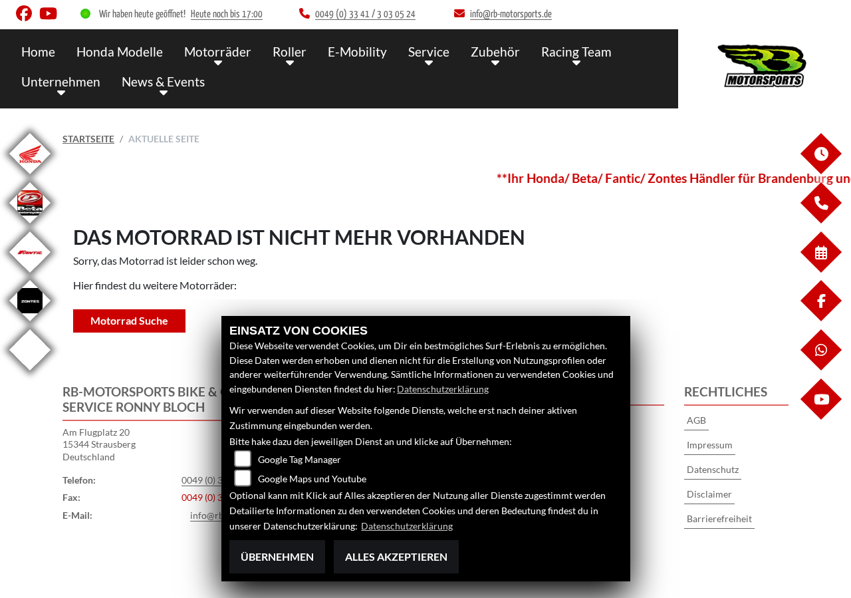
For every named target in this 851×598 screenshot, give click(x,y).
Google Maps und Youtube (312, 478)
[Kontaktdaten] (820, 220)
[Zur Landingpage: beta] (30, 226)
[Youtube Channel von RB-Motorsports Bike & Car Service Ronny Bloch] (50, 16)
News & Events (163, 81)
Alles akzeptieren (396, 556)
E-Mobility (357, 51)
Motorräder (217, 51)
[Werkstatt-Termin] (820, 269)
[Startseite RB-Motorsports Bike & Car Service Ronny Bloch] (764, 65)
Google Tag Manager (299, 459)
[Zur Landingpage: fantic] (30, 275)
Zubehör (495, 51)
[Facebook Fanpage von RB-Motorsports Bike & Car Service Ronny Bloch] (27, 16)
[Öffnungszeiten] (820, 170)
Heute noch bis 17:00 (227, 14)
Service (428, 51)
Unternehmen (60, 81)
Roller (289, 51)
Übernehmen (277, 556)
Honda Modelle (119, 51)
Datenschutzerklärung (443, 388)
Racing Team (576, 51)
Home (38, 51)
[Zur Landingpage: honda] (30, 176)
